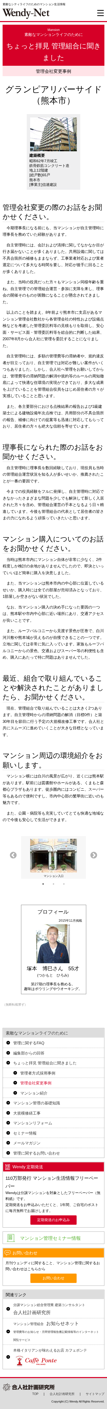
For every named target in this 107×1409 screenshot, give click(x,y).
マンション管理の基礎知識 (36, 1103)
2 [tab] (53, 884)
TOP (35, 1394)
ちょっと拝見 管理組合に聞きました (45, 1063)
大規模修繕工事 (27, 1113)
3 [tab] (64, 884)
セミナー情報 (25, 1133)
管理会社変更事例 (35, 1083)
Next (94, 855)
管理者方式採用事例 (37, 1073)
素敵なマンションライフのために (37, 1033)
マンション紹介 (34, 1093)
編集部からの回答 (28, 1053)
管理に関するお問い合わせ (36, 1153)
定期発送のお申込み (53, 1220)
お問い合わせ (53, 1278)
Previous (13, 855)
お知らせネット (56, 1331)
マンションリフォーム (32, 1123)
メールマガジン (27, 1143)
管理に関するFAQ (28, 1043)
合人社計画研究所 (49, 1309)
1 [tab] (43, 884)
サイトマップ (95, 1394)
